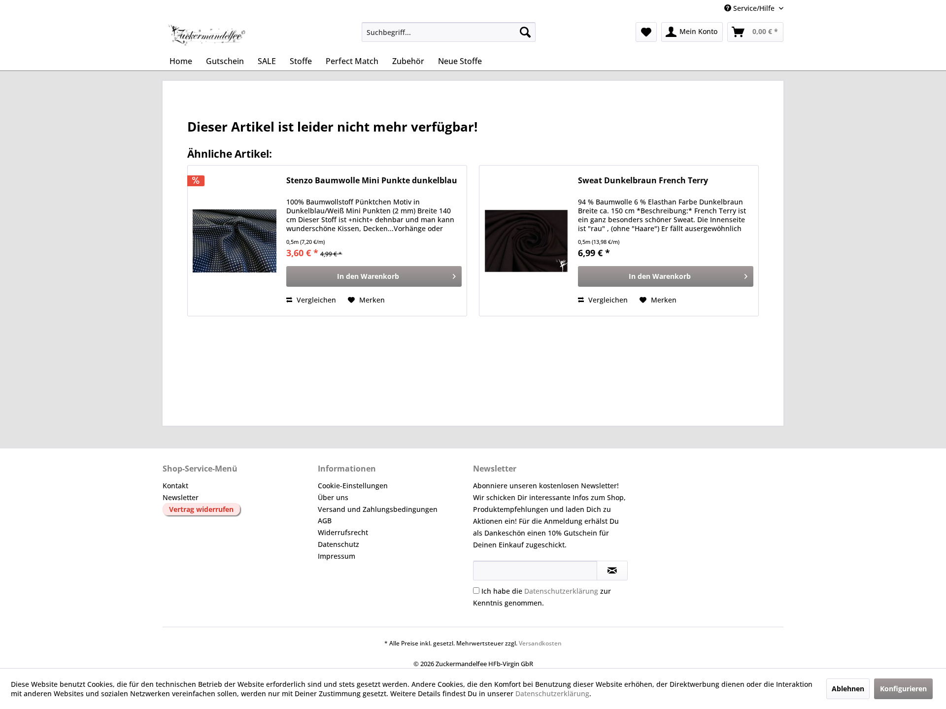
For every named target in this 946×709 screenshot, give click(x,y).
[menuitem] (449, 32)
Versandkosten (540, 643)
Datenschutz (338, 544)
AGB (325, 520)
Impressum (336, 556)
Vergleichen (315, 299)
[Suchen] (525, 32)
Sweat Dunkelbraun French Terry (643, 180)
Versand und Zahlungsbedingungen (378, 509)
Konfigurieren (903, 688)
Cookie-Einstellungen (353, 485)
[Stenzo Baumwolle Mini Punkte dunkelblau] (234, 240)
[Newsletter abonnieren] (612, 570)
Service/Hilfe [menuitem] (754, 8)
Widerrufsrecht (343, 532)
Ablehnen (848, 688)
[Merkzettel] (646, 32)
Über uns (333, 497)
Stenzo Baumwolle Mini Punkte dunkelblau (371, 180)
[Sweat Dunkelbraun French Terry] (526, 240)
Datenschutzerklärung (561, 591)
